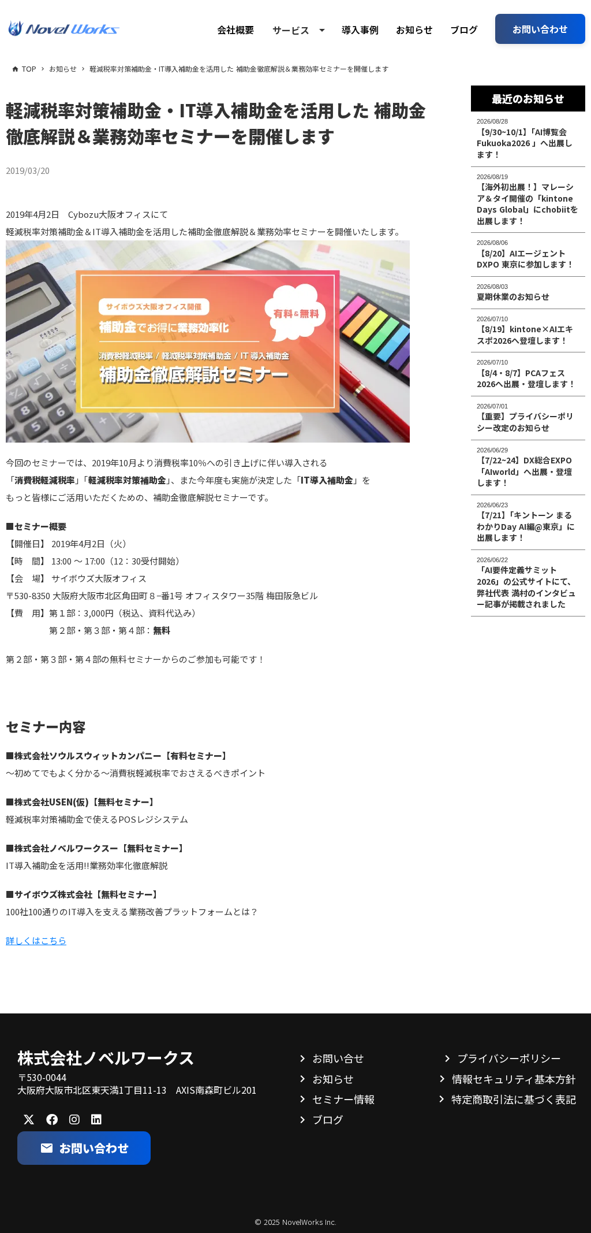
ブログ (464, 29)
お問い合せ (338, 1057)
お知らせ (414, 29)
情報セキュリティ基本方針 (514, 1078)
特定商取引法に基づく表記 (513, 1098)
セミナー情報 (343, 1098)
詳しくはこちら (36, 940)
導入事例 (360, 29)
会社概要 (235, 29)
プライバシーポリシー (509, 1057)
